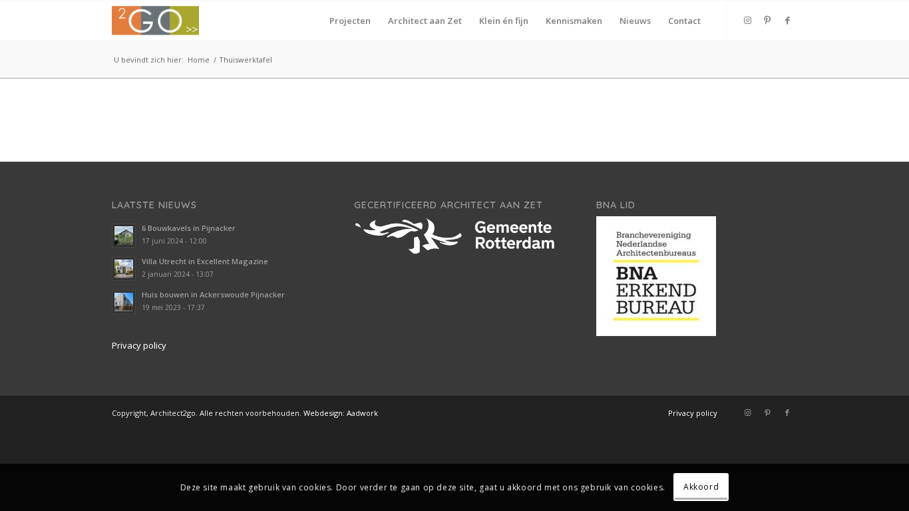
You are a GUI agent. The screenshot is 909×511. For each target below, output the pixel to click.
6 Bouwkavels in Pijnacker (189, 228)
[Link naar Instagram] (747, 20)
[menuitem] (350, 21)
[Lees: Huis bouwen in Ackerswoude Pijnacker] (124, 302)
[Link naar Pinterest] (767, 20)
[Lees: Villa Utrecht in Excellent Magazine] (124, 269)
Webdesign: (324, 413)
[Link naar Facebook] (787, 20)
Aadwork (362, 413)
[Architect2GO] (155, 21)
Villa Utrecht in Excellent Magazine (205, 261)
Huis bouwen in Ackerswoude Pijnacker (213, 294)
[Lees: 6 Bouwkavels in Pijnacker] (124, 236)
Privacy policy (139, 345)
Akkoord (701, 487)
